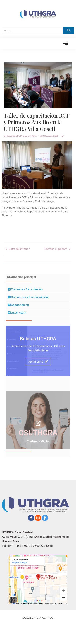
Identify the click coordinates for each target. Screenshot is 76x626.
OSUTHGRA (19, 312)
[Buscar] (68, 30)
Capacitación (20, 305)
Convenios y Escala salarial (30, 297)
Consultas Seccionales (27, 289)
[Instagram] (38, 518)
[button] (38, 289)
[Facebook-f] (31, 518)
